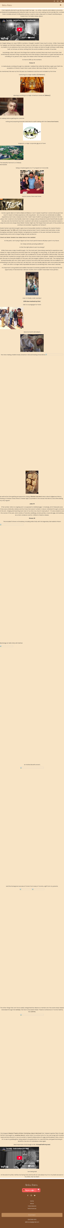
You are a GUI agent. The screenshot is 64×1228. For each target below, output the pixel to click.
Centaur (18, 1010)
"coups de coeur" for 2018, (8, 230)
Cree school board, (52, 121)
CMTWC (33, 1012)
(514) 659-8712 (32, 1219)
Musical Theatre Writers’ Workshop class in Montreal (25, 1133)
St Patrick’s (40, 75)
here (22, 213)
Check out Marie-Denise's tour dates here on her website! (18, 237)
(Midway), (48, 95)
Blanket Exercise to (37, 496)
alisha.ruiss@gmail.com (32, 1222)
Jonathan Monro (19, 1135)
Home (32, 1201)
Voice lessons (32, 1206)
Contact (32, 1215)
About (32, 1203)
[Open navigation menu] (60, 5)
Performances (32, 1208)
